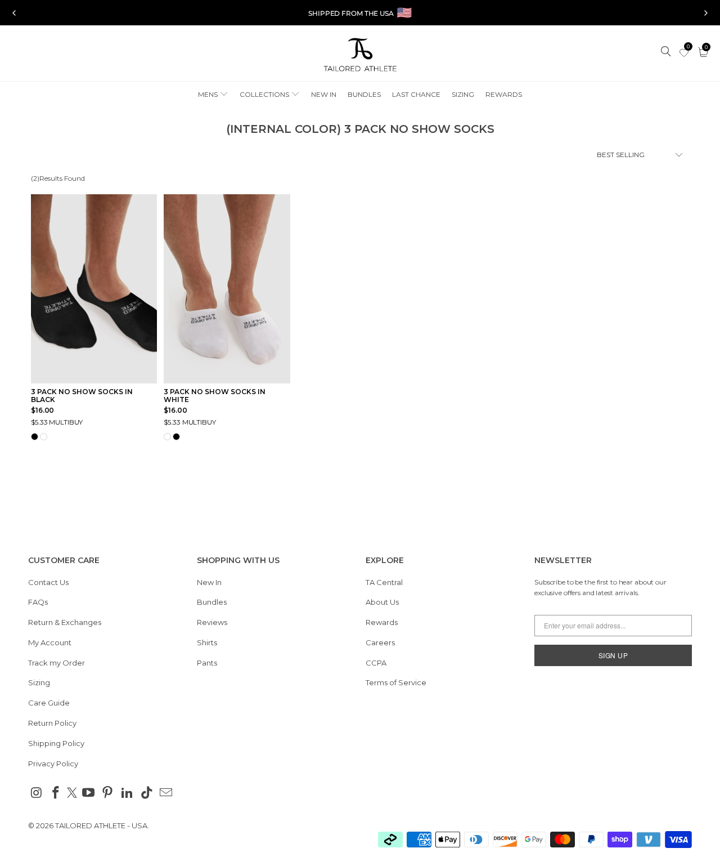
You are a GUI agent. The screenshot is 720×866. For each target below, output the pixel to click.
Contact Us (48, 582)
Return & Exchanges (64, 622)
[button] (213, 95)
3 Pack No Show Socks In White (215, 396)
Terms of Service (396, 682)
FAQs (38, 601)
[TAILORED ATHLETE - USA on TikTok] (146, 793)
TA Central (384, 582)
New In (209, 582)
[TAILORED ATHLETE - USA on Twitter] (72, 794)
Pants (207, 662)
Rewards (382, 622)
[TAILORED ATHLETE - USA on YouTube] (88, 793)
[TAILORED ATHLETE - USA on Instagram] (36, 793)
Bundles (212, 601)
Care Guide (49, 702)
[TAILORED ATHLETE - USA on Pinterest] (108, 793)
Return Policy (52, 722)
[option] (360, 13)
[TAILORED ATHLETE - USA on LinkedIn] (127, 793)
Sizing (39, 682)
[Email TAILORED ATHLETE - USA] (166, 793)
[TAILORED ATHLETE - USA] (360, 56)
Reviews (212, 622)
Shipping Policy (56, 743)
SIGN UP (613, 655)
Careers (380, 642)
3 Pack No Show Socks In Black (82, 396)
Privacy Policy (53, 763)
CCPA (376, 662)
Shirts (207, 642)
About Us (382, 601)
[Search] (666, 52)
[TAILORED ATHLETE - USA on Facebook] (56, 793)
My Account (49, 642)
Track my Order (56, 662)
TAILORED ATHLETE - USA (101, 825)
